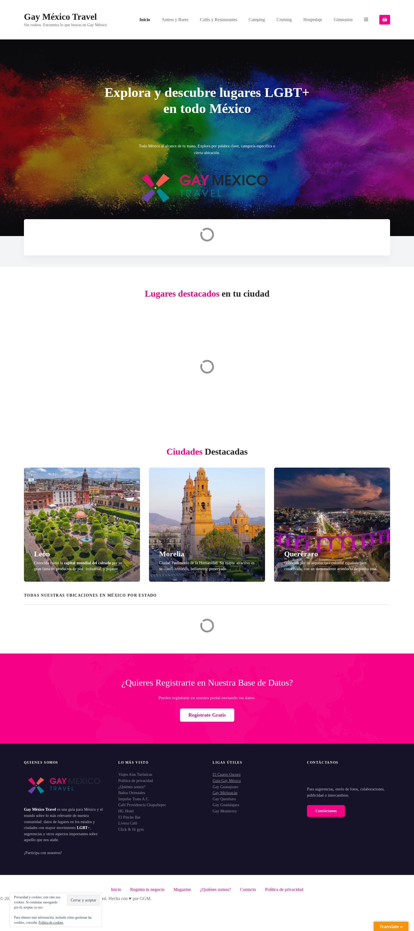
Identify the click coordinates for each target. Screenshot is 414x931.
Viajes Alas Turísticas (135, 774)
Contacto (248, 889)
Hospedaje (312, 19)
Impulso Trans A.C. (134, 799)
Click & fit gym (131, 829)
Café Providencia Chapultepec (142, 805)
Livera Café (127, 823)
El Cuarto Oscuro (227, 774)
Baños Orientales (131, 792)
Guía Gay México (227, 780)
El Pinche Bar (129, 817)
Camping (257, 19)
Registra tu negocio (147, 889)
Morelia (171, 554)
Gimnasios (343, 19)
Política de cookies (51, 923)
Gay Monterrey (225, 811)
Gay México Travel (60, 17)
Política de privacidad (135, 780)
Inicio (144, 19)
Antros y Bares (175, 19)
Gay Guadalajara (226, 805)
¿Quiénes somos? (131, 787)
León (42, 554)
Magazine (182, 889)
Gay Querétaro (224, 799)
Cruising (284, 19)
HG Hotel (126, 811)
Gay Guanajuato (225, 787)
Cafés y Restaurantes (218, 19)
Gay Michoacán (225, 792)
